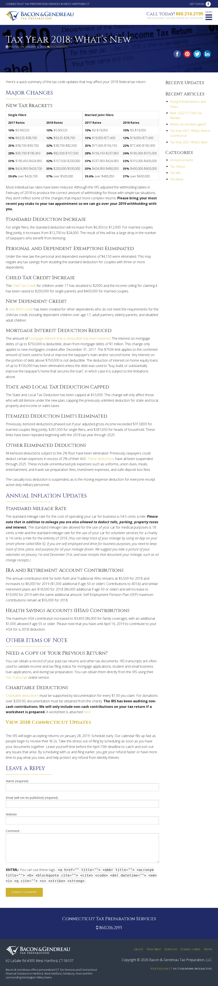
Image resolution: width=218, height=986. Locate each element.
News (208, 949)
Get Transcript (16, 677)
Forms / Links (190, 949)
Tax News (177, 179)
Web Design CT (161, 969)
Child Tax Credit (24, 285)
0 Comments (59, 47)
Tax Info (175, 173)
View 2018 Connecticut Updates (48, 722)
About (138, 949)
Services (170, 949)
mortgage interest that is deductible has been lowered (69, 338)
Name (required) (17, 781)
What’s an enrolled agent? (188, 124)
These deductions (100, 458)
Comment (13, 831)
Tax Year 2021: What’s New (188, 142)
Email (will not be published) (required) (32, 798)
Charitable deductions (22, 695)
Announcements (181, 160)
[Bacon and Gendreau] (40, 15)
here (86, 712)
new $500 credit (21, 309)
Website (11, 814)
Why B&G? (154, 949)
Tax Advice (177, 166)
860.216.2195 (189, 14)
